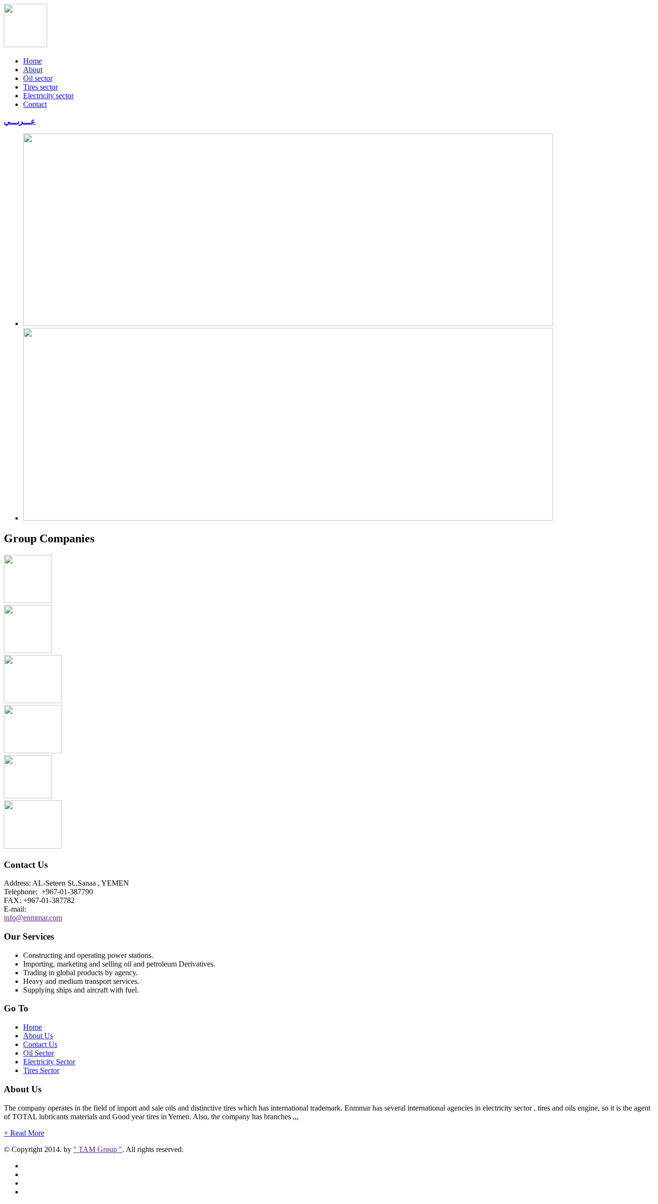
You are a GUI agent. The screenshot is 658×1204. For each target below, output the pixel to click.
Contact (35, 104)
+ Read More (24, 1133)
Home (32, 61)
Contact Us (40, 1044)
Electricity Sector (49, 1062)
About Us (38, 1036)
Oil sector (38, 78)
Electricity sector (48, 96)
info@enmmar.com (33, 918)
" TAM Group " (97, 1149)
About (32, 69)
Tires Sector (41, 1070)
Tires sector (40, 87)
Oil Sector (38, 1053)
